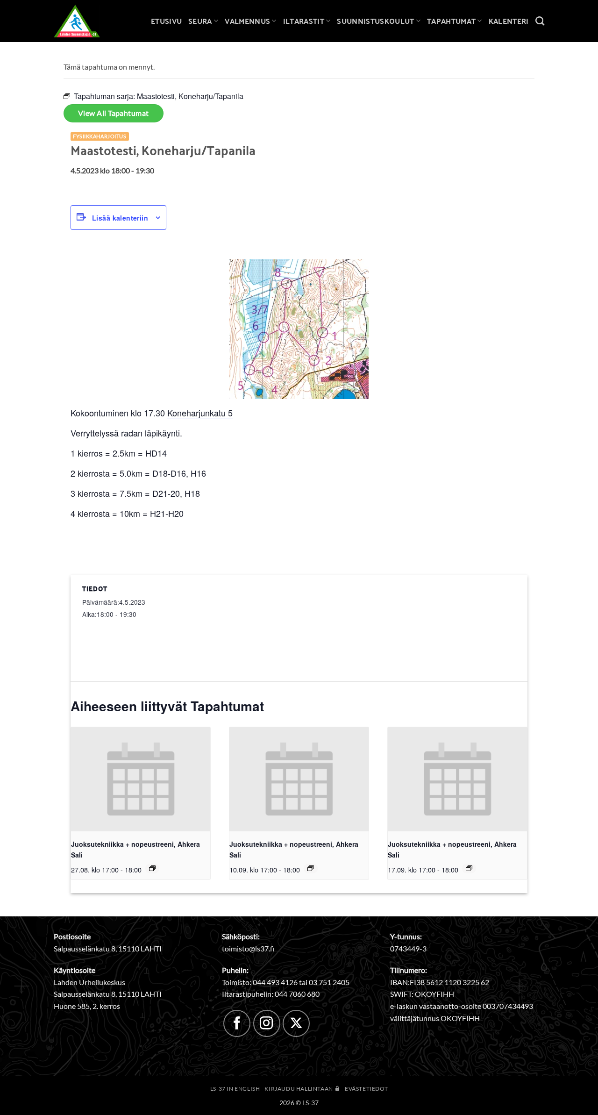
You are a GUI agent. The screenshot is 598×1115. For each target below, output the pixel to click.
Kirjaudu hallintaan (299, 1088)
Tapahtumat (451, 21)
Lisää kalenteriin (120, 217)
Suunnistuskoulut (375, 21)
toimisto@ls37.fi (248, 948)
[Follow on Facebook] (236, 1023)
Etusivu (166, 21)
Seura (200, 21)
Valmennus (247, 21)
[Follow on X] (296, 1023)
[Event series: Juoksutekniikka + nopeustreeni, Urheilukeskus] (152, 868)
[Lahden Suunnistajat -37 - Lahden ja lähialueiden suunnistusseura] (84, 21)
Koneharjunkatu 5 (200, 413)
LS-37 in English (235, 1088)
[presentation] (140, 779)
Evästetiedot (366, 1088)
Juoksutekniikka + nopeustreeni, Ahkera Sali (135, 849)
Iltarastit (303, 21)
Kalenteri (509, 21)
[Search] (539, 21)
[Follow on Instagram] (266, 1023)
